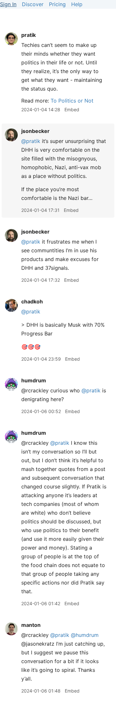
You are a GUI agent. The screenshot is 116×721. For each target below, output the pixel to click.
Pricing (57, 4)
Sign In (8, 4)
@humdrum (85, 635)
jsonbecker (35, 131)
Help (76, 4)
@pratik (30, 141)
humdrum (33, 380)
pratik (28, 35)
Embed (71, 109)
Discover (33, 4)
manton (31, 625)
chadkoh (32, 301)
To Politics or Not (72, 100)
